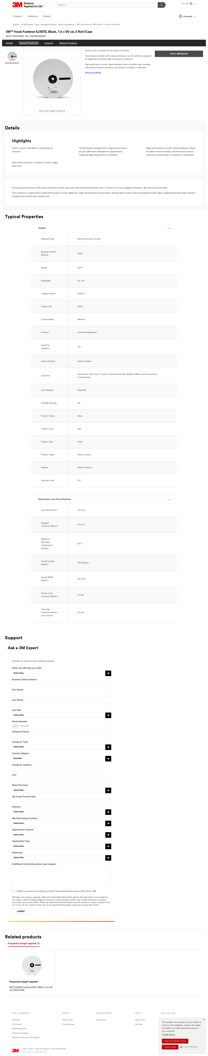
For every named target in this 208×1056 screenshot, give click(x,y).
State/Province (20, 785)
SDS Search (101, 1020)
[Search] (162, 5)
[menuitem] (9, 43)
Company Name (20, 732)
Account (188, 16)
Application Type (21, 841)
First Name (17, 690)
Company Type (20, 742)
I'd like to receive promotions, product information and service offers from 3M (56, 891)
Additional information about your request (34, 864)
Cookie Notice (168, 1035)
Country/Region (20, 753)
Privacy (31, 1049)
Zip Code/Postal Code (24, 797)
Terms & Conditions (42, 1049)
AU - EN (185, 4)
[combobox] (15, 726)
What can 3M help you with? (27, 668)
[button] (189, 1047)
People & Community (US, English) (26, 1037)
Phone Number (20, 721)
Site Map (138, 1024)
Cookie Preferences (59, 1049)
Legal (24, 1049)
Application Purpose (22, 830)
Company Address (22, 765)
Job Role (16, 710)
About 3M (16, 1020)
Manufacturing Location (24, 818)
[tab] (24, 943)
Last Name (17, 700)
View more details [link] (93, 73)
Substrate (17, 853)
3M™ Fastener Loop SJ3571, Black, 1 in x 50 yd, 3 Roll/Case (31, 988)
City (14, 775)
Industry (16, 807)
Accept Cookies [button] (170, 1047)
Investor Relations (19, 1029)
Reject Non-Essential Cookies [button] (175, 1041)
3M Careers (17, 1024)
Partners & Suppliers (20, 1033)
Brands (47, 16)
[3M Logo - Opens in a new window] (28, 5)
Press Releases (68, 1024)
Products (17, 16)
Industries (33, 16)
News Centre (67, 1020)
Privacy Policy (37, 900)
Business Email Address (24, 680)
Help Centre (140, 1020)
